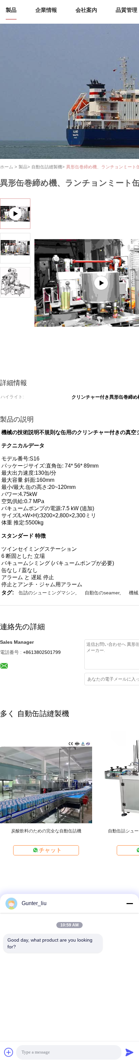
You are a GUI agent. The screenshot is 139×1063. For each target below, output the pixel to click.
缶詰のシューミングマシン (47, 592)
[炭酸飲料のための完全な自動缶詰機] (46, 777)
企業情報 (46, 10)
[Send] (129, 1052)
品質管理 (126, 10)
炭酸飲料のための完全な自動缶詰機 (46, 830)
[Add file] (8, 1052)
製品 (11, 10)
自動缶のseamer (102, 592)
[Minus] (130, 903)
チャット (50, 850)
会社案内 (86, 10)
